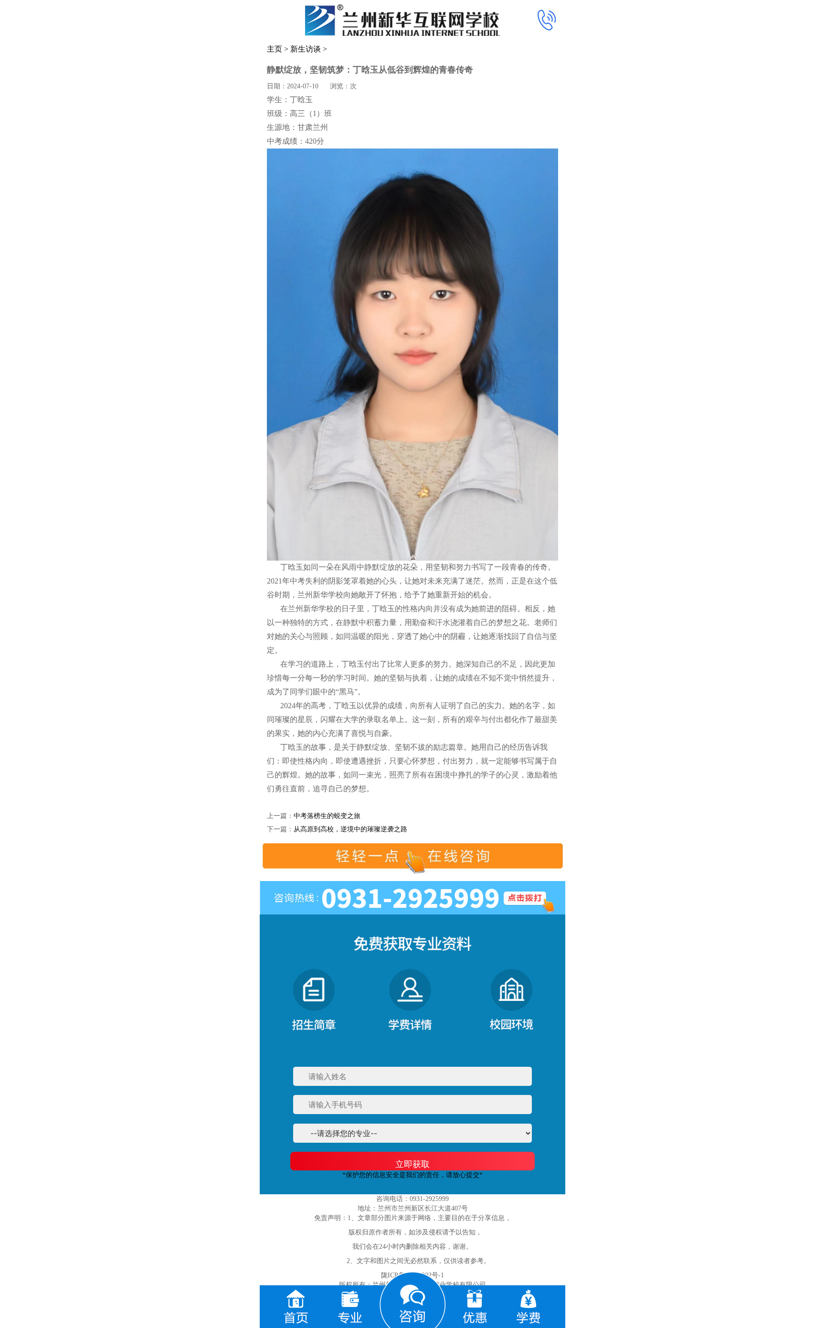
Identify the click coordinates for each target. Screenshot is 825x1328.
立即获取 (412, 1164)
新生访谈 (305, 49)
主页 (274, 49)
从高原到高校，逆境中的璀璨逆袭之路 (350, 829)
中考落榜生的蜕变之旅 (327, 815)
